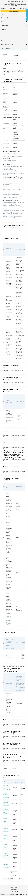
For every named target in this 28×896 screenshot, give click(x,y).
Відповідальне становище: (7, 44)
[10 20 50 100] (13, 872)
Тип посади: (3, 29)
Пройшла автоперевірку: (6, 48)
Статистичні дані (22, 8)
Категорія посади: (5, 33)
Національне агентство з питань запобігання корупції (15, 894)
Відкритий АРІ (12, 8)
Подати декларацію (14, 11)
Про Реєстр (3, 8)
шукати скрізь (24, 14)
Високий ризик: (4, 40)
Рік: (2, 21)
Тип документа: (4, 25)
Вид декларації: (4, 17)
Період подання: (4, 36)
